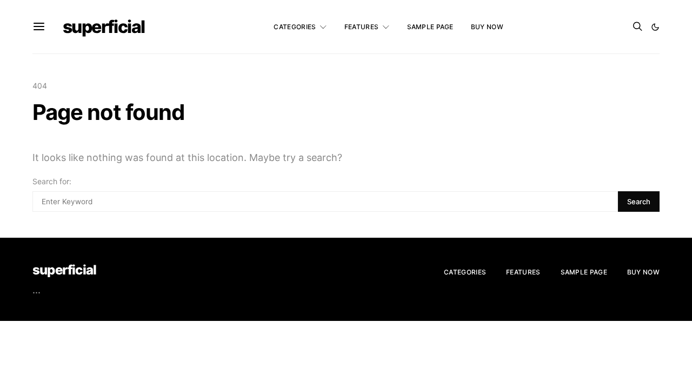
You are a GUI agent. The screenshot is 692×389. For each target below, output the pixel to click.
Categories (295, 27)
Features (361, 27)
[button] (655, 27)
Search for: (51, 181)
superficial (103, 26)
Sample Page (430, 27)
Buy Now (487, 27)
